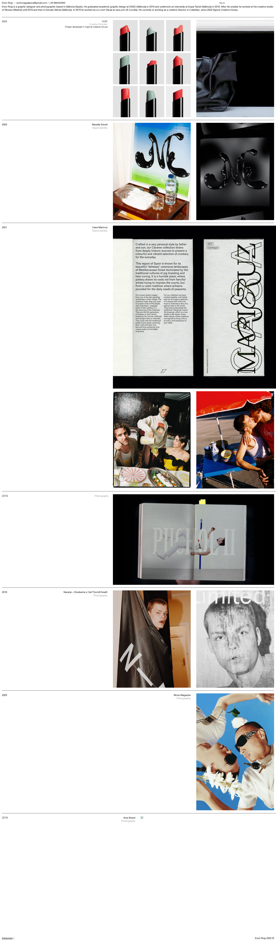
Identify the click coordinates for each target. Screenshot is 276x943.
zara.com (120, 9)
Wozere (9, 9)
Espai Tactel (194, 6)
